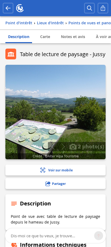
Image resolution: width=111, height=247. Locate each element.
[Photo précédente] (53, 147)
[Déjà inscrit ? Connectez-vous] (103, 8)
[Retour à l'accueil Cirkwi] (20, 8)
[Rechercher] (89, 8)
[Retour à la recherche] (8, 8)
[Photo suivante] (63, 147)
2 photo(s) (90, 146)
